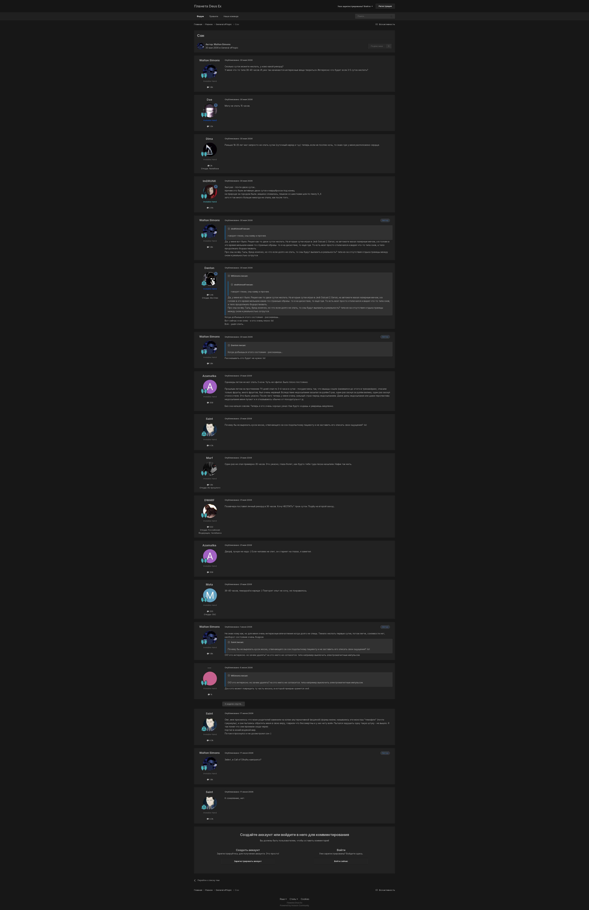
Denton (209, 268)
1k (211, 694)
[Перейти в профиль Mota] (210, 595)
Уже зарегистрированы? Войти (354, 6)
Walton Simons (222, 44)
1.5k (211, 126)
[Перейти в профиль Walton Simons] (200, 46)
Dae (209, 99)
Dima (209, 138)
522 (211, 527)
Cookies (305, 899)
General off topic (229, 47)
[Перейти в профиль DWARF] (210, 511)
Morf (209, 458)
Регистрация (385, 6)
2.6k (211, 207)
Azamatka (209, 376)
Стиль (293, 899)
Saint (209, 418)
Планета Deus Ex (207, 6)
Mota (209, 584)
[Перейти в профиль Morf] (210, 469)
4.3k (211, 445)
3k (211, 165)
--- (209, 667)
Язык (282, 899)
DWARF (209, 500)
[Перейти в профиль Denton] (210, 279)
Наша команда (231, 16)
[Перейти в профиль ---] (210, 678)
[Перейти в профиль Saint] (210, 429)
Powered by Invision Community (294, 905)
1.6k (211, 484)
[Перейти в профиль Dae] (210, 110)
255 (211, 611)
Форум (200, 16)
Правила (213, 16)
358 (211, 402)
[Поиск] (391, 16)
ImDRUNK (209, 181)
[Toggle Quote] (229, 228)
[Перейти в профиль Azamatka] (210, 387)
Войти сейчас (341, 861)
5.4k (211, 295)
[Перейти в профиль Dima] (210, 150)
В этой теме (378, 16)
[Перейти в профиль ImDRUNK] (210, 192)
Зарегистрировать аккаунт (248, 861)
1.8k (211, 87)
